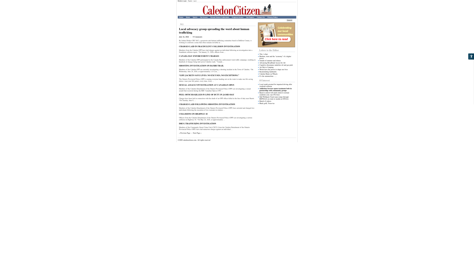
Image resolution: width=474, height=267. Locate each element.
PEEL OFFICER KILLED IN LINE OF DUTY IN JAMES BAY (206, 94)
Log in (195, 1)
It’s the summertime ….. (268, 76)
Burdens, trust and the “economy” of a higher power (275, 57)
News (188, 17)
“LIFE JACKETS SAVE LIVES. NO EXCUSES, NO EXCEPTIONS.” (209, 75)
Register (190, 1)
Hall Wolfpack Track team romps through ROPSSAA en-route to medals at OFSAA (274, 98)
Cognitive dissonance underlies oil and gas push (276, 65)
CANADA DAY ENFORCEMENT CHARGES (199, 56)
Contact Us (261, 17)
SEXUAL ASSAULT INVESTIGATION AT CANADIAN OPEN (206, 84)
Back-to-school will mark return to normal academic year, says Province (274, 94)
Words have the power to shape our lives (273, 69)
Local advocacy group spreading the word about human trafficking (214, 30)
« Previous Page (184, 133)
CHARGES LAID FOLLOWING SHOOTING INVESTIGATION (207, 104)
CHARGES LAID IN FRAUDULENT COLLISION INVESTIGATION (209, 46)
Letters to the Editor (269, 50)
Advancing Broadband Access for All (272, 63)
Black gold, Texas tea (266, 103)
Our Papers (250, 17)
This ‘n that (263, 54)
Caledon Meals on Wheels (268, 74)
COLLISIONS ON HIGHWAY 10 (193, 113)
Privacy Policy (272, 17)
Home (181, 17)
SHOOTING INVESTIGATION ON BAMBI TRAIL (201, 65)
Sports (195, 17)
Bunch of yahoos (265, 101)
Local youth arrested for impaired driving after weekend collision (275, 85)
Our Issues (204, 17)
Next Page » (197, 133)
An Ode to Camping (266, 67)
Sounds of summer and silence (270, 61)
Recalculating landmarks (267, 72)
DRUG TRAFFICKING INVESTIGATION (197, 123)
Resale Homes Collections (219, 17)
